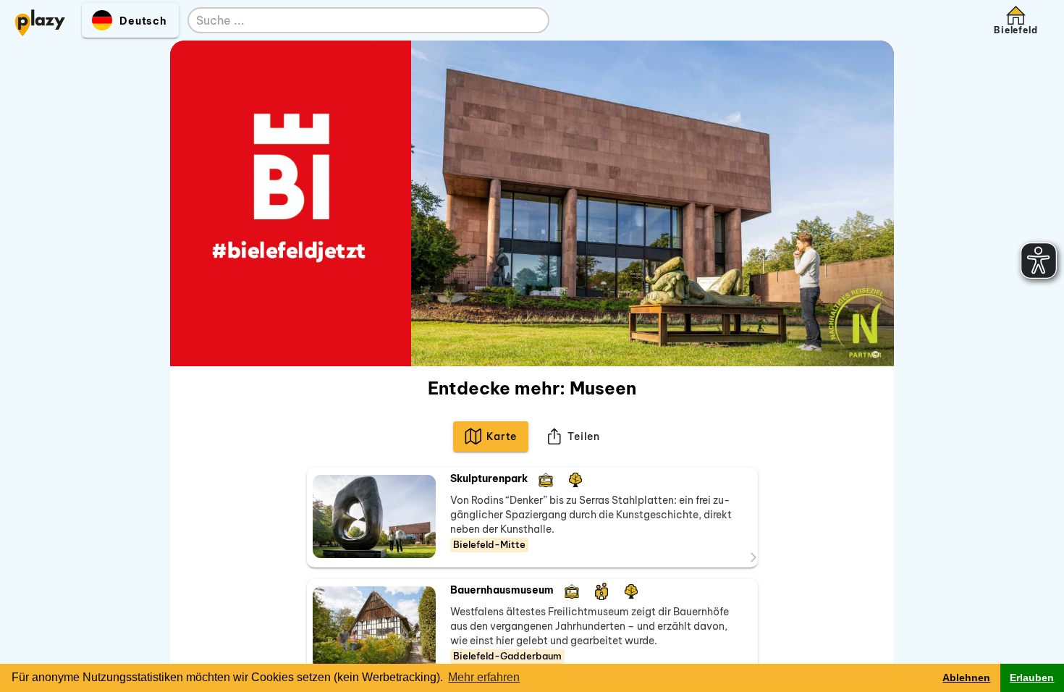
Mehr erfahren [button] (484, 677)
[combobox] (354, 21)
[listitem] (532, 517)
